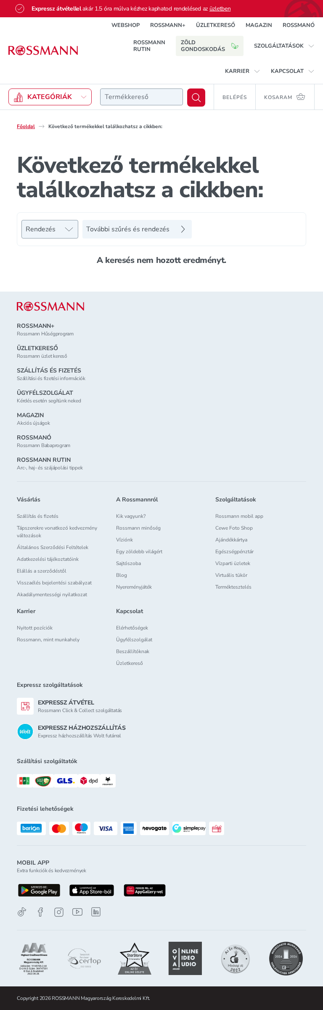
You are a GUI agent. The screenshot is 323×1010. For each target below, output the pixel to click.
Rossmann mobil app (239, 516)
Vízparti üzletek (232, 563)
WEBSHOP (125, 25)
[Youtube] (77, 912)
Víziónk (124, 539)
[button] (284, 46)
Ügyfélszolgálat (134, 639)
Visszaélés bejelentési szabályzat (54, 582)
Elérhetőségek (132, 627)
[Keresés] (196, 97)
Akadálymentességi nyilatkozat (52, 594)
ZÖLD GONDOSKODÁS (203, 46)
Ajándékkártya (231, 539)
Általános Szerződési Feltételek (52, 547)
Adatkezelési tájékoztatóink (48, 559)
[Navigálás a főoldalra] (43, 51)
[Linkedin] (96, 912)
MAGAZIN (259, 25)
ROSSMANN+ (167, 25)
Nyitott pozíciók (35, 627)
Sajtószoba (128, 563)
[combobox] (141, 96)
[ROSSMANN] (50, 306)
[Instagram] (59, 912)
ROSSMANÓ (299, 25)
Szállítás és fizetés (37, 516)
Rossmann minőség (138, 528)
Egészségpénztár (234, 551)
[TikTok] (22, 912)
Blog (121, 575)
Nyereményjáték (134, 587)
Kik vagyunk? (131, 516)
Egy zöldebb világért (139, 551)
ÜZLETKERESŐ (215, 25)
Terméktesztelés (233, 587)
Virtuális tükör (231, 575)
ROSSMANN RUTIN (149, 46)
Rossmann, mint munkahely (48, 639)
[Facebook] (40, 912)
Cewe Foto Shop (234, 528)
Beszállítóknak (132, 651)
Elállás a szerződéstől (41, 571)
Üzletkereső (129, 663)
